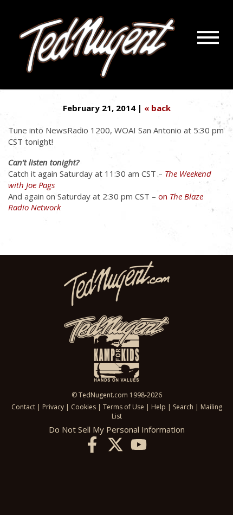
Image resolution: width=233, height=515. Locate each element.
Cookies (83, 406)
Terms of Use (123, 406)
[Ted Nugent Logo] (97, 47)
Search (183, 406)
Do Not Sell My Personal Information (117, 429)
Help (158, 406)
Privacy (53, 406)
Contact (23, 406)
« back (157, 107)
